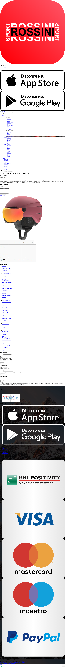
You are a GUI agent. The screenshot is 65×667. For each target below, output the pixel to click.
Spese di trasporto (4, 452)
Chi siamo (3, 447)
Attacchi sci (9, 128)
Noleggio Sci (6, 159)
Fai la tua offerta (2, 195)
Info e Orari (5, 166)
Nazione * (1, 356)
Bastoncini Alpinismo (10, 125)
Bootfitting (5, 162)
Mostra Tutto (9, 143)
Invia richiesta (2, 373)
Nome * (1, 367)
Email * (1, 357)
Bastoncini (8, 124)
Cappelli (8, 148)
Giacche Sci (9, 131)
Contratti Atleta (6, 164)
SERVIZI (3, 158)
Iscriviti (2, 382)
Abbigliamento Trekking (10, 146)
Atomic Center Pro (4, 449)
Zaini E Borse (9, 138)
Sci (7, 118)
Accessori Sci (9, 129)
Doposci (8, 155)
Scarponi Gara (9, 123)
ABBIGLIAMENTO (7, 144)
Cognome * (2, 368)
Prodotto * (1, 358)
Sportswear (9, 145)
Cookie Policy (7, 662)
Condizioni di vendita (5, 451)
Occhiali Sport (9, 140)
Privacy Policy (2, 662)
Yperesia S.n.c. (13, 663)
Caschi (8, 126)
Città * (1, 355)
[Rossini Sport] (2, 111)
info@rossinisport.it (24, 661)
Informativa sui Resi (5, 453)
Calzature (5, 150)
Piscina (8, 141)
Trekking (8, 151)
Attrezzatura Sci (4, 169)
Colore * (1, 359)
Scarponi (8, 121)
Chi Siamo (5, 165)
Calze (8, 149)
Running (8, 152)
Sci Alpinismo (9, 119)
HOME (3, 115)
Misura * (1, 360)
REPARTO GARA (5, 161)
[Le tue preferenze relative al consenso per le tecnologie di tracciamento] (1, 666)
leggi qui (23, 372)
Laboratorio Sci (6, 160)
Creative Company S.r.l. (7, 663)
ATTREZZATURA (6, 137)
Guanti (8, 133)
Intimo (8, 135)
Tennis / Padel (9, 154)
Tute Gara (8, 134)
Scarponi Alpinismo (10, 122)
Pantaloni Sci (9, 132)
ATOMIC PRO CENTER (7, 163)
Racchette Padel (9, 139)
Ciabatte (8, 156)
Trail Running (9, 153)
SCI (4, 116)
